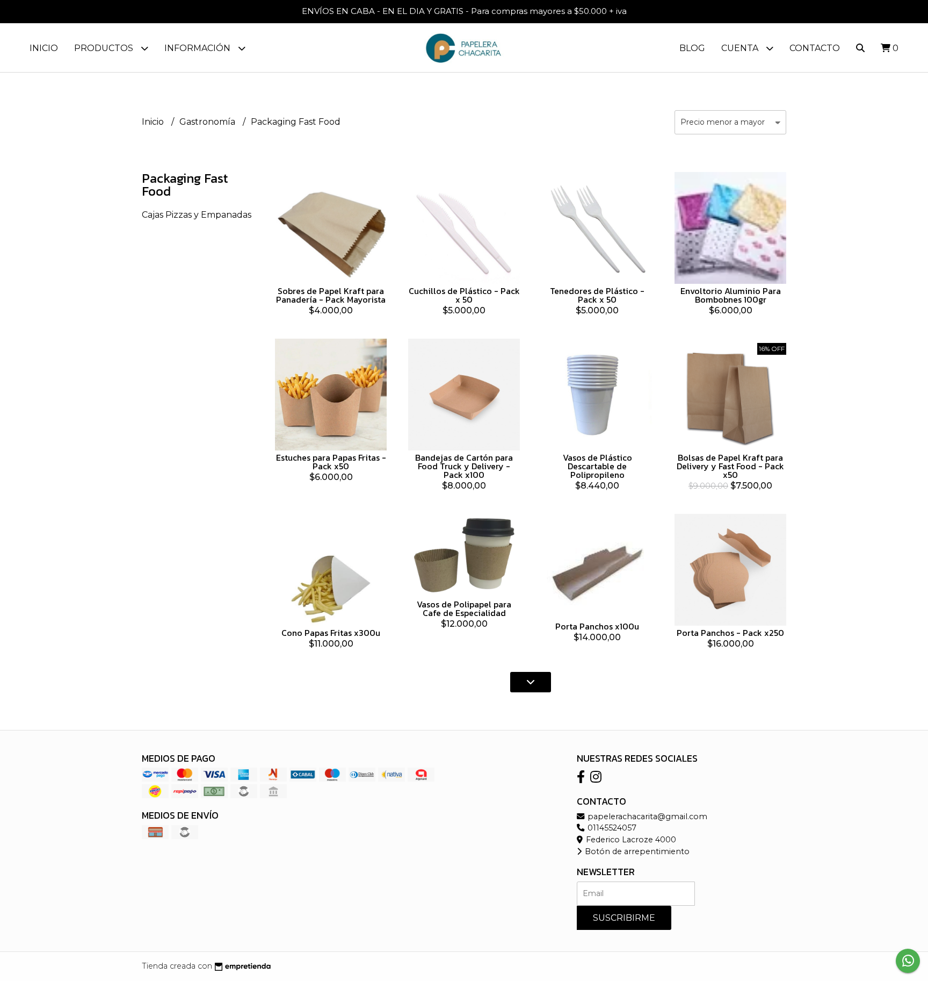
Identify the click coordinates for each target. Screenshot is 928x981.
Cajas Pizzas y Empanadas (196, 215)
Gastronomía (208, 122)
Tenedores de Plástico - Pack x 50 (597, 295)
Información (198, 48)
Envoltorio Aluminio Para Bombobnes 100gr (730, 295)
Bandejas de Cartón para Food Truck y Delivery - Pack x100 (464, 466)
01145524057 (610, 828)
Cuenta (740, 48)
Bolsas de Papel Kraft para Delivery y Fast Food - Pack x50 (730, 466)
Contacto (814, 48)
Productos (104, 48)
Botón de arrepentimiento (636, 851)
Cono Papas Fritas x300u (330, 632)
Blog (692, 48)
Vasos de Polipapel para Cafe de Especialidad (464, 608)
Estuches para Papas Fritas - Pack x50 (331, 461)
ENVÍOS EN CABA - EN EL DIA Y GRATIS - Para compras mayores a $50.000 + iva (464, 11)
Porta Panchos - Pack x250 (730, 632)
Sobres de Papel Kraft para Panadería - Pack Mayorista (331, 295)
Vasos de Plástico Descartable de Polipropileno (597, 466)
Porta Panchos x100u (597, 626)
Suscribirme (624, 918)
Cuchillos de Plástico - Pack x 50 (464, 295)
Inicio (44, 48)
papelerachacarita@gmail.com (646, 816)
